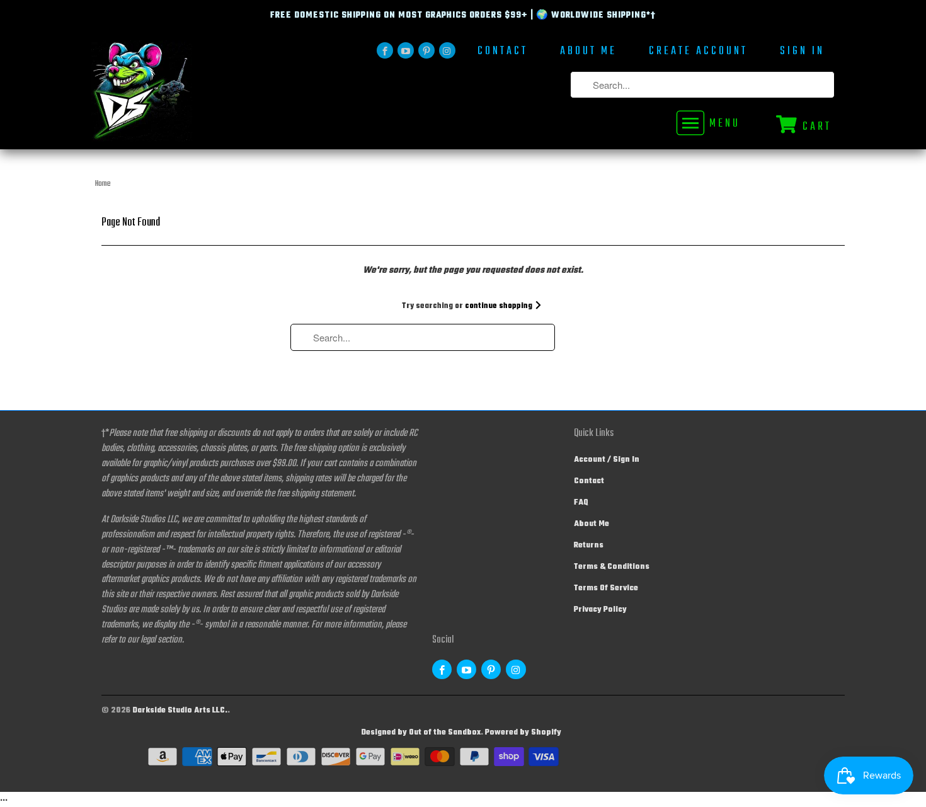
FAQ (581, 502)
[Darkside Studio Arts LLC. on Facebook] (385, 50)
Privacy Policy (600, 610)
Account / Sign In (606, 460)
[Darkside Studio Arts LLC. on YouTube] (405, 50)
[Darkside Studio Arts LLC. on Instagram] (447, 50)
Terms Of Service (606, 588)
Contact (502, 52)
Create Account (698, 52)
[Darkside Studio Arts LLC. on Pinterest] (426, 50)
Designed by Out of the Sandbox (421, 732)
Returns (588, 545)
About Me (588, 52)
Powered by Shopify (523, 732)
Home (103, 184)
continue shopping (499, 306)
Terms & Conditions (611, 567)
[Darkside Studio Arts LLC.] (179, 94)
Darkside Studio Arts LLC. (179, 710)
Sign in (802, 52)
